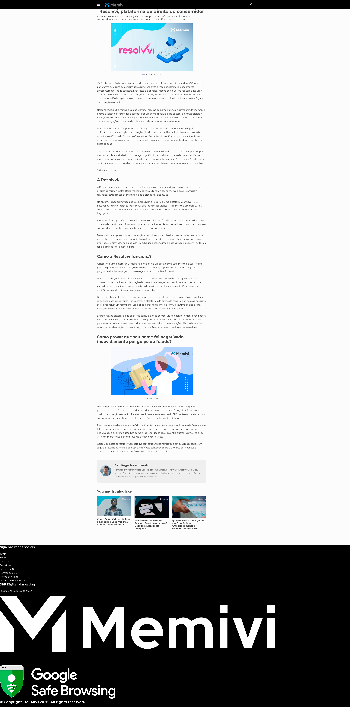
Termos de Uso (8, 569)
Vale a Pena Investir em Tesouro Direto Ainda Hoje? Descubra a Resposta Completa (151, 524)
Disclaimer (5, 565)
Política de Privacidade (12, 580)
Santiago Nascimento (132, 465)
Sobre (3, 557)
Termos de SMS (8, 573)
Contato (4, 561)
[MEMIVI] (115, 5)
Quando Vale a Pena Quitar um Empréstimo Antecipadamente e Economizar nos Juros (188, 524)
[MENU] (98, 4)
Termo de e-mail (9, 576)
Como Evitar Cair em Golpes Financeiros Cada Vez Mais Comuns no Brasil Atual (113, 522)
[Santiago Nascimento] (105, 475)
